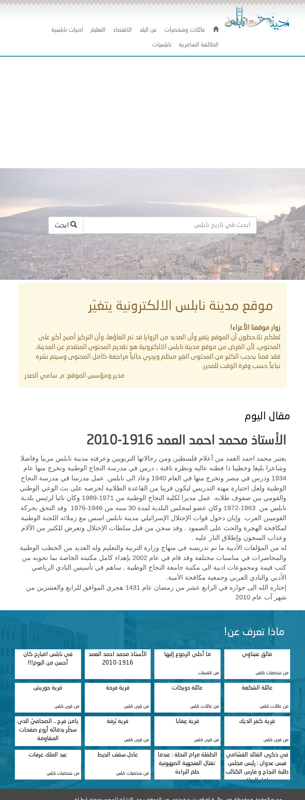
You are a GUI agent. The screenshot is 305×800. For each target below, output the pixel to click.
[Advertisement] (152, 112)
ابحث (62, 225)
